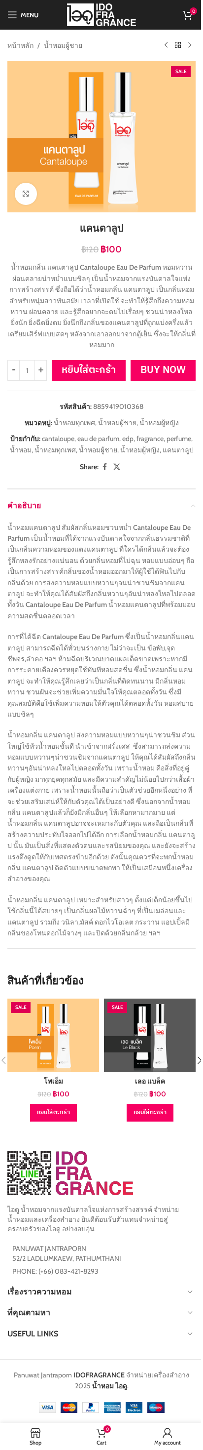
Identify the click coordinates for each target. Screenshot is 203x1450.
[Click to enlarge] (26, 194)
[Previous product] (166, 45)
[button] (53, 1113)
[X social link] (116, 467)
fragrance (150, 438)
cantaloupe (58, 438)
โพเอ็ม (53, 1081)
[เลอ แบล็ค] (150, 1035)
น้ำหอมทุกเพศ (74, 422)
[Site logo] (101, 13)
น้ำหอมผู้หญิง (159, 422)
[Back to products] (178, 45)
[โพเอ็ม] (53, 1035)
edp (128, 438)
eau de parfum (98, 438)
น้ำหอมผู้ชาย (63, 45)
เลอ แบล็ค (150, 1081)
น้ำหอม (21, 449)
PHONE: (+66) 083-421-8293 (55, 1271)
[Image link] (70, 1172)
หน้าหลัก (20, 45)
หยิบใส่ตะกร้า (89, 370)
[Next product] (190, 45)
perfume (179, 438)
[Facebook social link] (104, 467)
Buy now (163, 370)
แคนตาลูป (178, 449)
